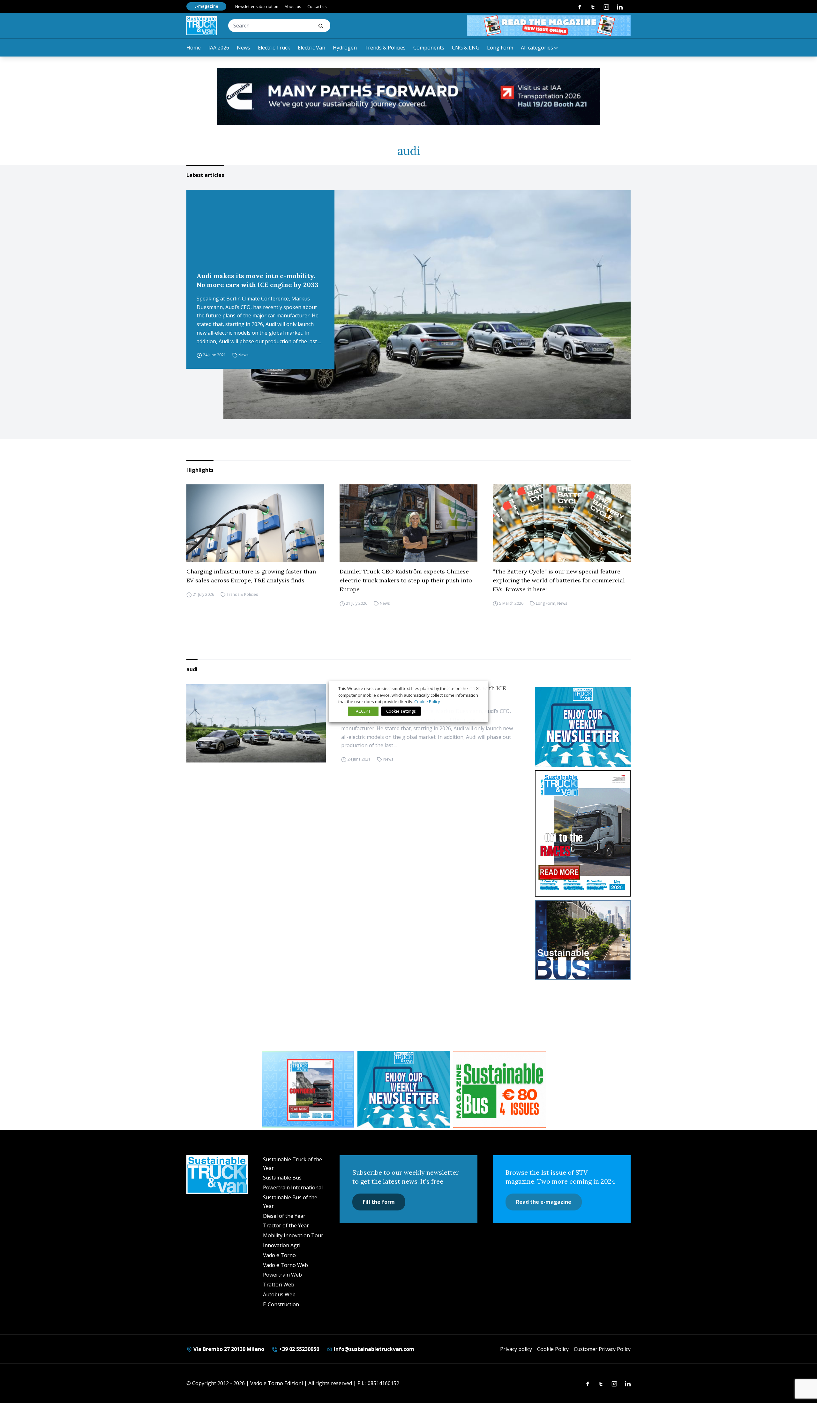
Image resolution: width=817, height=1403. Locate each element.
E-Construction (281, 1304)
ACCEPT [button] (363, 711)
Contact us (316, 6)
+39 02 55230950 (298, 1349)
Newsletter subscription (256, 6)
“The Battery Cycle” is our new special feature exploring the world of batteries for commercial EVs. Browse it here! (559, 580)
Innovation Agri (281, 1245)
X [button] (477, 688)
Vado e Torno (279, 1255)
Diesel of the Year (284, 1215)
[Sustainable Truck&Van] (201, 25)
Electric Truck (274, 47)
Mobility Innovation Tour (293, 1235)
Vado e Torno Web (285, 1265)
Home (193, 47)
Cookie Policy (553, 1349)
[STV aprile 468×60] (549, 25)
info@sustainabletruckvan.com (373, 1349)
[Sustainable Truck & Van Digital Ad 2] (408, 96)
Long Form (500, 47)
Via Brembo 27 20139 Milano (228, 1349)
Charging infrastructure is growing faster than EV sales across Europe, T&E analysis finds (251, 576)
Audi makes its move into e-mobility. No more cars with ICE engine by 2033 (258, 280)
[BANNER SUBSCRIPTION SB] (499, 1089)
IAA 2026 (218, 47)
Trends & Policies (385, 47)
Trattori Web (278, 1284)
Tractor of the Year (286, 1225)
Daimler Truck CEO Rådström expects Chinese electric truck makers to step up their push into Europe (406, 580)
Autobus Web (279, 1294)
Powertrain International (293, 1187)
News (243, 47)
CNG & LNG (465, 47)
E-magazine (206, 6)
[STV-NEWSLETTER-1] (583, 727)
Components (428, 47)
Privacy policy (516, 1349)
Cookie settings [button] (401, 711)
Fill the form (379, 1201)
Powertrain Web (282, 1274)
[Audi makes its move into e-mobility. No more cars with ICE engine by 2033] (427, 304)
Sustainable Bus (282, 1177)
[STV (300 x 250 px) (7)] (308, 1089)
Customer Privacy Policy (602, 1349)
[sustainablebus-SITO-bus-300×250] (583, 940)
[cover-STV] (583, 833)
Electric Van (311, 47)
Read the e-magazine (543, 1201)
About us (293, 6)
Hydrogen (345, 47)
